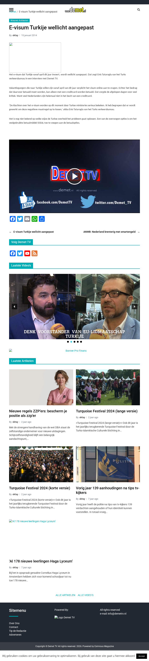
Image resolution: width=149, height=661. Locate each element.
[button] (14, 306)
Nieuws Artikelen (19, 20)
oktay (15, 35)
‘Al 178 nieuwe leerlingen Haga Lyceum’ (41, 561)
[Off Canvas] (11, 9)
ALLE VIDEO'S (85, 595)
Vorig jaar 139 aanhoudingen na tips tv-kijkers (107, 490)
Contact (13, 627)
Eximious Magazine (104, 646)
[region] (74, 308)
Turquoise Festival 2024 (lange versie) (107, 411)
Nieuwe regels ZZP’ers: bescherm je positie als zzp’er (38, 413)
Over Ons (14, 623)
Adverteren (15, 634)
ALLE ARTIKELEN (65, 595)
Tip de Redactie (17, 630)
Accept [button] (141, 656)
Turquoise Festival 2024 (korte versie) (39, 488)
